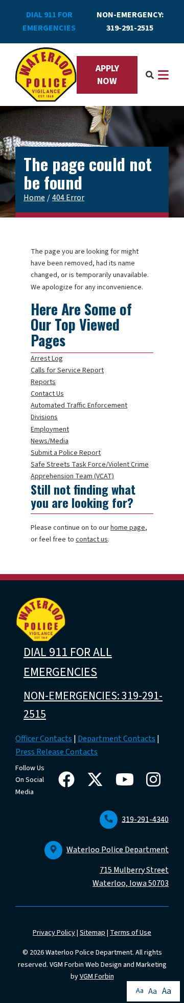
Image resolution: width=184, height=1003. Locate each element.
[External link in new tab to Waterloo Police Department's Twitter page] (97, 780)
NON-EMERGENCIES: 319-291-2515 (93, 705)
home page (127, 528)
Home (34, 197)
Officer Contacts (43, 738)
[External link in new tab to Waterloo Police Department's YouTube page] (127, 780)
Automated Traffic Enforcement (79, 405)
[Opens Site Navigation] (163, 75)
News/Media (49, 441)
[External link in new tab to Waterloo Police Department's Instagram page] (155, 780)
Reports (43, 382)
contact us (92, 539)
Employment (50, 429)
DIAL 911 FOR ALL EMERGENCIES (68, 662)
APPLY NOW (107, 75)
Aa (140, 991)
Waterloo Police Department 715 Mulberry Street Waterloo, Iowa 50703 (117, 866)
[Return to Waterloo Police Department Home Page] (46, 74)
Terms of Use (130, 933)
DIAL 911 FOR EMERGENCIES (49, 21)
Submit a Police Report (66, 453)
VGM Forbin (97, 976)
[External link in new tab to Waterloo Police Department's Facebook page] (68, 780)
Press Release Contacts (56, 751)
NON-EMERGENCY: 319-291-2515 (130, 21)
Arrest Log (47, 359)
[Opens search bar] (150, 74)
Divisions (44, 417)
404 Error (68, 197)
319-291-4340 (145, 819)
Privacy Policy (54, 933)
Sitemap (92, 933)
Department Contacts (116, 738)
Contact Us (47, 394)
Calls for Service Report (67, 370)
